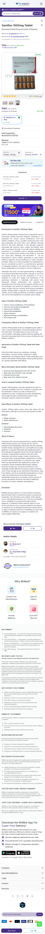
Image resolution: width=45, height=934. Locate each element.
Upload (36, 13)
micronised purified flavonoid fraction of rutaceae (19, 29)
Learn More (37, 165)
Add (31, 931)
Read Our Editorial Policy (21, 567)
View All (21, 198)
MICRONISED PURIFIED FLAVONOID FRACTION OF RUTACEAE (11, 135)
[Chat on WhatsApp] (39, 924)
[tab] (5, 102)
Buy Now (11, 931)
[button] (4, 3)
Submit (39, 914)
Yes (13, 528)
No (34, 528)
